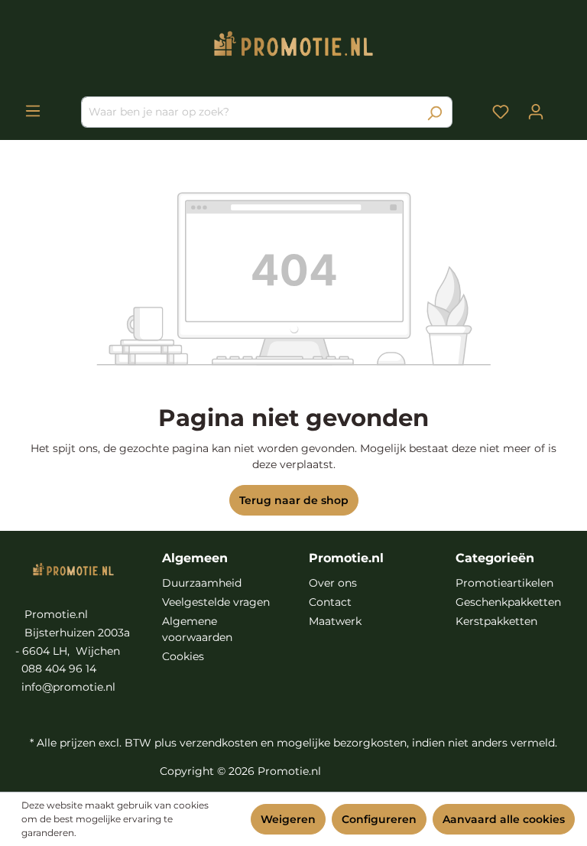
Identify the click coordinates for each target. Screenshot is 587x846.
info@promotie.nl (68, 687)
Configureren (379, 819)
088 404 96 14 (58, 668)
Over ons (333, 583)
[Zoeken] (434, 112)
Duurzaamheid (202, 583)
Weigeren (288, 819)
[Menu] (32, 110)
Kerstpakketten (496, 621)
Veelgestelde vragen (216, 602)
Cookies (183, 656)
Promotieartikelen (504, 583)
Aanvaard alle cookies (504, 819)
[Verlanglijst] (500, 111)
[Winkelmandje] (562, 106)
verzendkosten (219, 743)
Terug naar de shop (294, 500)
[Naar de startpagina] (293, 47)
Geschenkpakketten (508, 602)
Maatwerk (335, 621)
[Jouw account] (535, 111)
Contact (330, 602)
